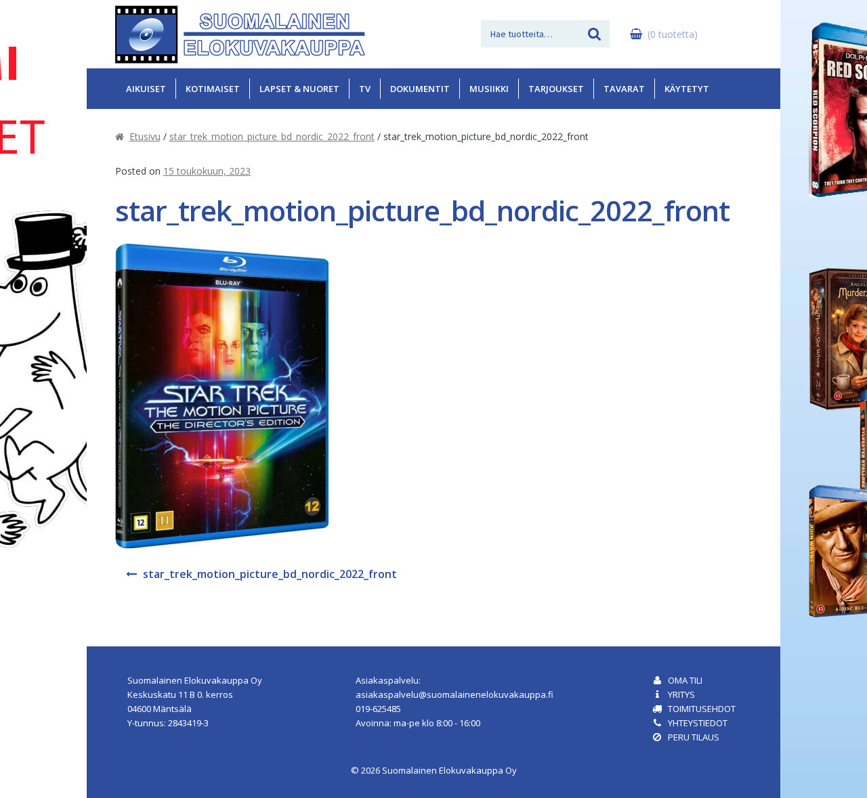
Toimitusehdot (702, 709)
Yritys (681, 694)
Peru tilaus (693, 737)
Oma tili (685, 680)
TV (365, 89)
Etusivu (145, 136)
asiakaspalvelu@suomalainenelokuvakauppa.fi (454, 694)
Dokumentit (420, 89)
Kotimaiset (213, 89)
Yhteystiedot (697, 723)
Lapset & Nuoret (299, 89)
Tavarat (624, 89)
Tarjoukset (556, 89)
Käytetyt (686, 89)
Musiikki (489, 89)
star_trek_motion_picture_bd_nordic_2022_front (272, 136)
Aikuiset (146, 89)
